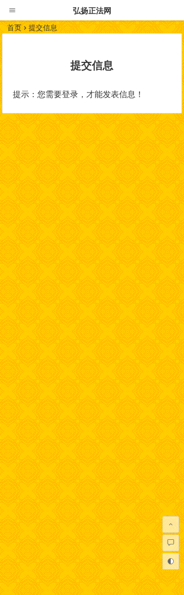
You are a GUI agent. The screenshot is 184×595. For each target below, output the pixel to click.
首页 (14, 28)
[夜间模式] (171, 561)
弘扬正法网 (92, 10)
